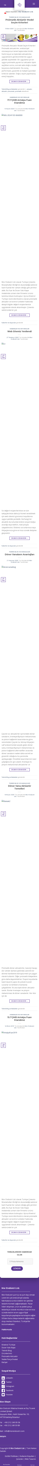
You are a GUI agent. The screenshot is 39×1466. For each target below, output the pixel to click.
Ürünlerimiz (7, 1353)
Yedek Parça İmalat (10, 1359)
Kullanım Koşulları (27, 1456)
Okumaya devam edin (19, 81)
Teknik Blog (7, 1350)
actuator (29, 89)
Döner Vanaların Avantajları (19, 554)
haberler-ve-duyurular (19, 97)
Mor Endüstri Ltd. (25, 12)
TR (5, 5)
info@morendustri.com (14, 1431)
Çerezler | (20, 1459)
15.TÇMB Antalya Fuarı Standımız (19, 1018)
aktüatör (4, 91)
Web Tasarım (30, 1459)
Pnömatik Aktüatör (10, 1356)
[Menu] (33, 3)
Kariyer (5, 1362)
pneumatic (11, 91)
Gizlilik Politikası (11, 1456)
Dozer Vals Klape (8, 1347)
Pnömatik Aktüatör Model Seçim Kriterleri (19, 21)
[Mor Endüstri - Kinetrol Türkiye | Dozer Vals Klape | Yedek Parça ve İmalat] (19, 5)
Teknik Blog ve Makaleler (19, 17)
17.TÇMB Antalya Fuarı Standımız (19, 101)
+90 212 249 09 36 (12, 1422)
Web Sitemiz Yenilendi (19, 331)
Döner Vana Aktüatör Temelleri (19, 787)
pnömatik (18, 91)
